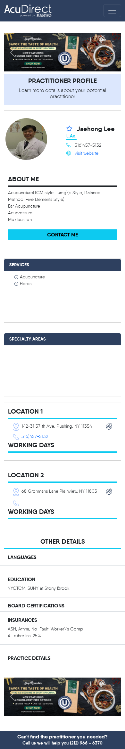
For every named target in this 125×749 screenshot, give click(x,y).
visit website (86, 153)
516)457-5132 (34, 436)
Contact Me (62, 234)
